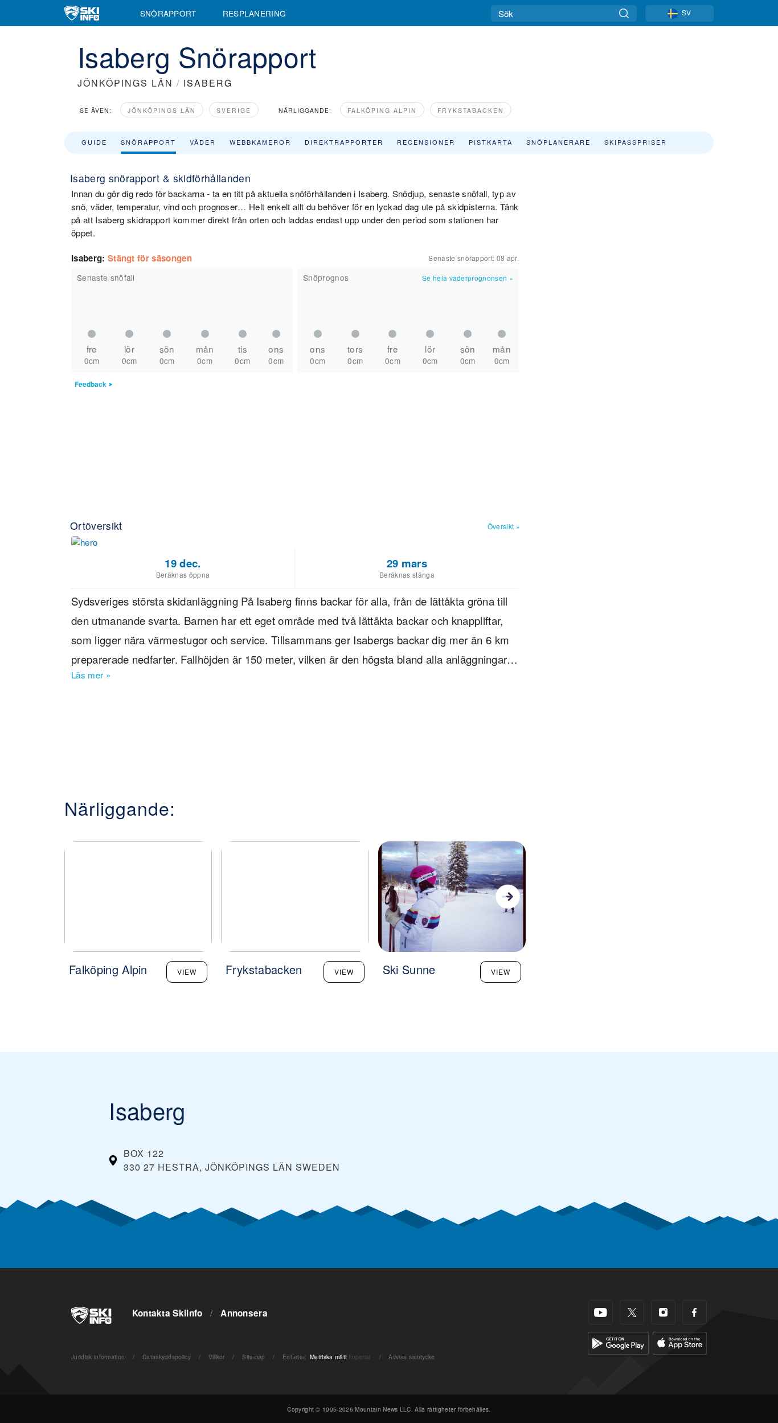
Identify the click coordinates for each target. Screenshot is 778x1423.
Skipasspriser (635, 141)
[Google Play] (618, 1342)
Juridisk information (98, 1356)
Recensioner (426, 141)
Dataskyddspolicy (166, 1356)
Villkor (216, 1356)
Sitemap (253, 1356)
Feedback (91, 384)
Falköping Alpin (382, 110)
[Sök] (624, 13)
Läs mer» (90, 675)
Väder (203, 141)
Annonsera (244, 1313)
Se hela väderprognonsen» (467, 278)
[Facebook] (694, 1312)
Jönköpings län (162, 110)
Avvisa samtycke (411, 1356)
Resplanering (254, 13)
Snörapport (168, 13)
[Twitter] (632, 1312)
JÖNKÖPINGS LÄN (125, 82)
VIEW (186, 971)
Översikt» (504, 526)
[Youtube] (600, 1312)
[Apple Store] (680, 1342)
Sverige (233, 110)
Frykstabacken (470, 110)
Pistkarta (491, 141)
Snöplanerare (558, 141)
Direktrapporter (344, 141)
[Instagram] (663, 1312)
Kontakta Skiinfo (167, 1313)
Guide (94, 141)
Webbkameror (260, 141)
